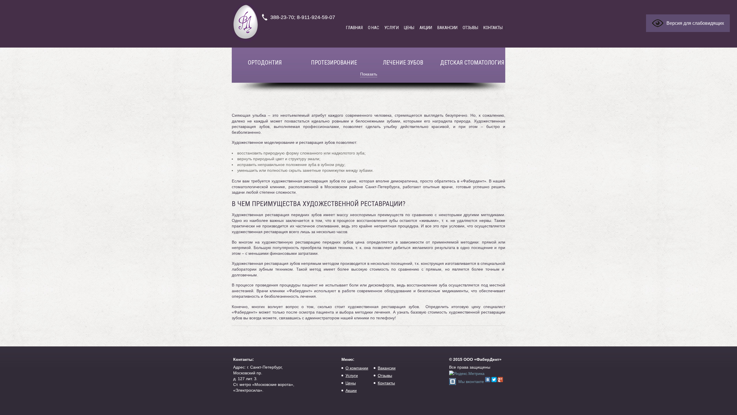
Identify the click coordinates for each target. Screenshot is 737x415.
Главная (354, 27)
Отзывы (470, 27)
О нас (373, 27)
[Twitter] (494, 379)
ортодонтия (265, 62)
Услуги (391, 27)
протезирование (334, 62)
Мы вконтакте (471, 381)
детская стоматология (472, 62)
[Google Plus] (500, 379)
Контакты (493, 27)
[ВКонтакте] (487, 379)
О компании (356, 368)
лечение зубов (403, 62)
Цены (409, 27)
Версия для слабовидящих (695, 23)
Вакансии (447, 27)
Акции (425, 27)
